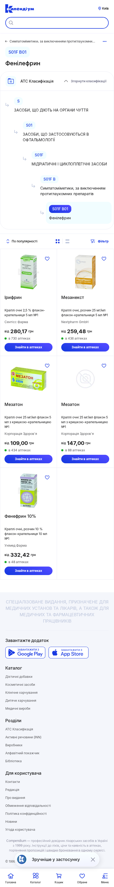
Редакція (12, 790)
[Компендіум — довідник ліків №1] (19, 8)
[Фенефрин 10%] (28, 490)
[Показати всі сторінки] (105, 41)
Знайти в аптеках (28, 347)
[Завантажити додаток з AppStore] (69, 653)
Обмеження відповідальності (28, 806)
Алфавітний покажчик (22, 753)
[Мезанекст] (85, 271)
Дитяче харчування (20, 700)
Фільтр (103, 241)
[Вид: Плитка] (57, 241)
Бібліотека (13, 761)
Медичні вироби (17, 708)
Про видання (15, 798)
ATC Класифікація (19, 729)
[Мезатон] (28, 378)
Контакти (12, 782)
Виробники (13, 745)
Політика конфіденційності (26, 814)
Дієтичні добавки (18, 677)
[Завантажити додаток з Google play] (25, 653)
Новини (11, 822)
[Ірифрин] (28, 271)
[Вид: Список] (67, 241)
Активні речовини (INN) (23, 737)
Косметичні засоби (20, 685)
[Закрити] (93, 859)
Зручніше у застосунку (56, 859)
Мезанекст (72, 297)
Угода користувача (20, 830)
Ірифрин (13, 297)
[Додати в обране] (47, 258)
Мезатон (14, 404)
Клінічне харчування (21, 693)
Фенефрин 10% (20, 516)
